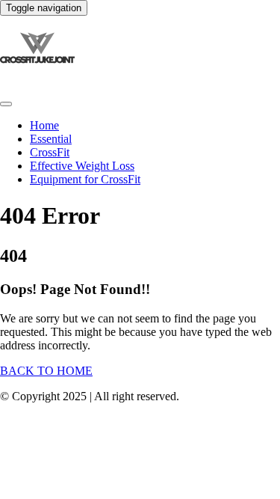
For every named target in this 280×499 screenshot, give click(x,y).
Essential (51, 138)
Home (44, 125)
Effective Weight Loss (82, 165)
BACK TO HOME (46, 370)
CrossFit (49, 152)
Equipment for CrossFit (85, 179)
